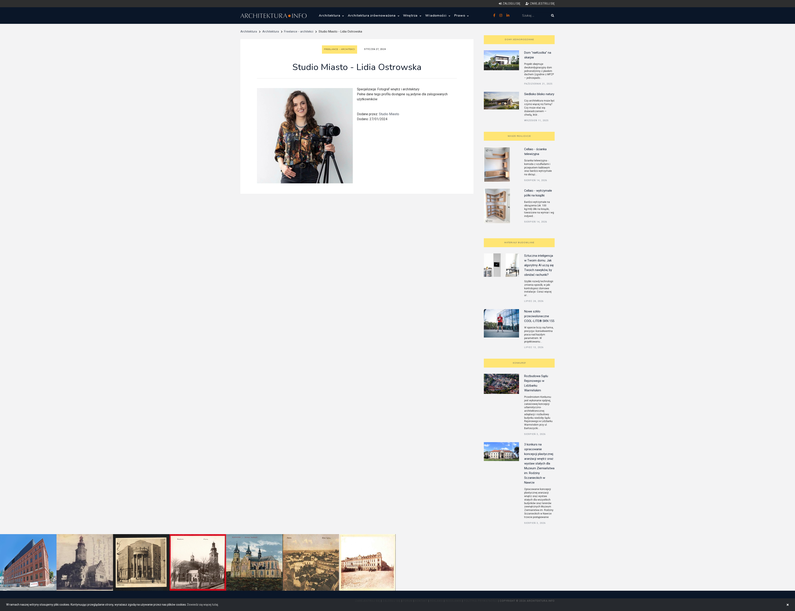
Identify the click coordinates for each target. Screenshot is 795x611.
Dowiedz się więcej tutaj (202, 604)
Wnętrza (411, 15)
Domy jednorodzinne (519, 39)
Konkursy (519, 363)
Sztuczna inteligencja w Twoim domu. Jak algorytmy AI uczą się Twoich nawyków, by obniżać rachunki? (539, 265)
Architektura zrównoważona (372, 15)
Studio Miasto (389, 114)
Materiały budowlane (519, 242)
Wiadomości (436, 15)
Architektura (330, 15)
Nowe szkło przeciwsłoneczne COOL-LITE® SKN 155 (539, 316)
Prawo (460, 15)
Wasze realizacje (519, 136)
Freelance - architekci (298, 31)
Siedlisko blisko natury (539, 94)
